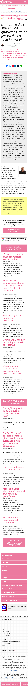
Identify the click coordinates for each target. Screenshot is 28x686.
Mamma (4, 574)
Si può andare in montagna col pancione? (12, 520)
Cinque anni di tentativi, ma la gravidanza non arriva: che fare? (12, 370)
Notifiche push (5, 646)
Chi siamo (4, 625)
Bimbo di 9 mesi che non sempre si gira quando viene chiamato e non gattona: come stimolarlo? (13, 439)
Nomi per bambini (8, 596)
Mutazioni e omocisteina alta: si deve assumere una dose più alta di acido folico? (14, 285)
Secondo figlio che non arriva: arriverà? (13, 318)
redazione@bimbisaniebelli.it (10, 677)
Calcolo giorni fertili (8, 593)
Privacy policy (5, 631)
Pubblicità (4, 627)
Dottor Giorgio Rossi (8, 450)
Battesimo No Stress (14, 8)
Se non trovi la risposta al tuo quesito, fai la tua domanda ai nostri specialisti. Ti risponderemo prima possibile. (14, 225)
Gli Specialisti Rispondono (15, 11)
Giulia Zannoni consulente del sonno (12, 420)
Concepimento (7, 555)
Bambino (5, 566)
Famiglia (5, 578)
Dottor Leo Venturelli (8, 473)
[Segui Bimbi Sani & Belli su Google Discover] (14, 17)
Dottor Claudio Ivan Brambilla (10, 294)
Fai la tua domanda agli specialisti (14, 543)
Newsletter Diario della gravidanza (11, 641)
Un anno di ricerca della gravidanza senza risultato (13, 257)
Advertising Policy (6, 643)
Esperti (4, 639)
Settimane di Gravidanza (19, 6)
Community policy (6, 635)
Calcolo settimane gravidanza (12, 585)
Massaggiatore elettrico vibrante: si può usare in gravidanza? (14, 492)
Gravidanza (5, 559)
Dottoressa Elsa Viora (8, 377)
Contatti (4, 623)
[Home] (10, 2)
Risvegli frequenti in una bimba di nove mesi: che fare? (13, 412)
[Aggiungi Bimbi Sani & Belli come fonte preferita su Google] (14, 239)
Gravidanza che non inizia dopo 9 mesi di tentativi (14, 342)
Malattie (5, 570)
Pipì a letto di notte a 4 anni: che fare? (13, 468)
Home (3, 11)
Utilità (7, 11)
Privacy (4, 629)
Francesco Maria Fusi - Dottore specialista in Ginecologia (14, 44)
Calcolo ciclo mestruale (9, 600)
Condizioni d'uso (6, 633)
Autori (3, 637)
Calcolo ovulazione (8, 589)
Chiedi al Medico (6, 6)
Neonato (5, 562)
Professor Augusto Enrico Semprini (12, 263)
